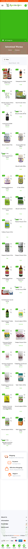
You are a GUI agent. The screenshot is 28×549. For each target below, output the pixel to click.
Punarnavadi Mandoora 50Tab (7, 188)
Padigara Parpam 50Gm (20, 342)
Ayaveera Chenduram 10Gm (7, 156)
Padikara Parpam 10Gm (7, 232)
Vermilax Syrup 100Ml (21, 289)
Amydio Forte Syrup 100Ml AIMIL (7, 82)
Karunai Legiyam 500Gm (21, 321)
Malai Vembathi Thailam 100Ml (7, 321)
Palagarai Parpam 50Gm (20, 255)
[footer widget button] (14, 517)
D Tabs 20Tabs (20, 187)
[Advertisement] (14, 24)
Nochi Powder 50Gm (21, 102)
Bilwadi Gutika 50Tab (7, 145)
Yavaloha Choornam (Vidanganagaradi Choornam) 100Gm (7, 408)
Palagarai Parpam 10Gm (7, 255)
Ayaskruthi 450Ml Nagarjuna (20, 279)
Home (10, 50)
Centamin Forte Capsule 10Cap (7, 300)
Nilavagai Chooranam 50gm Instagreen (7, 443)
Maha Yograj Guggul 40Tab (21, 430)
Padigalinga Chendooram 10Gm (21, 364)
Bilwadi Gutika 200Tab (20, 113)
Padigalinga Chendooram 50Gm (7, 385)
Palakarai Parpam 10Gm (20, 221)
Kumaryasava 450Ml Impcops (7, 124)
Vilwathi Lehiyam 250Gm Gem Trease (7, 103)
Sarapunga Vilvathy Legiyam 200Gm (7, 343)
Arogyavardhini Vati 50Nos (21, 145)
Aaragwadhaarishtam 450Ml (7, 279)
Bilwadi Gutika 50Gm (21, 208)
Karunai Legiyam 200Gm (21, 406)
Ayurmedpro (17, 535)
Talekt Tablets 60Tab (21, 385)
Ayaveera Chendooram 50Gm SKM (7, 364)
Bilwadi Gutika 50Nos (21, 166)
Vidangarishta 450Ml (21, 81)
